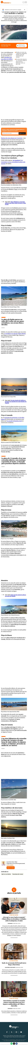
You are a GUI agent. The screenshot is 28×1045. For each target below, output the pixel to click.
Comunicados (13, 915)
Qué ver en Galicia (6, 874)
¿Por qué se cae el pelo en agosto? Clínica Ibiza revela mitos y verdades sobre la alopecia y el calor (14, 918)
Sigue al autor (10, 867)
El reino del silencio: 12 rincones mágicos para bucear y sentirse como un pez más (21, 62)
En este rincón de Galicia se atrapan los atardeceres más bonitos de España (15, 401)
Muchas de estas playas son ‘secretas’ (11, 138)
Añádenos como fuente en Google (21, 45)
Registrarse (21, 133)
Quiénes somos (6, 1035)
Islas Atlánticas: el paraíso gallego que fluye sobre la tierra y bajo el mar (15, 203)
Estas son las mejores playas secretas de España (15, 595)
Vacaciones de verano (17, 874)
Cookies (10, 1036)
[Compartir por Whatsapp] (11, 1043)
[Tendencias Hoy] (14, 1027)
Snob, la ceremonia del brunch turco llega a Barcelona (14, 963)
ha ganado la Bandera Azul (14, 421)
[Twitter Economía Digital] (14, 1043)
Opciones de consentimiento (18, 1036)
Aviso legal (6, 1036)
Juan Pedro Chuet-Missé (6, 45)
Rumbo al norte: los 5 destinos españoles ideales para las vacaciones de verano (21, 55)
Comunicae (10, 923)
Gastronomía (13, 960)
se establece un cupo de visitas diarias (15, 333)
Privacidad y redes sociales (19, 1035)
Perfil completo (10, 865)
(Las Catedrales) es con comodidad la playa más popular (13, 162)
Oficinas (11, 1035)
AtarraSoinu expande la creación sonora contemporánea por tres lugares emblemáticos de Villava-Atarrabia (14, 1003)
